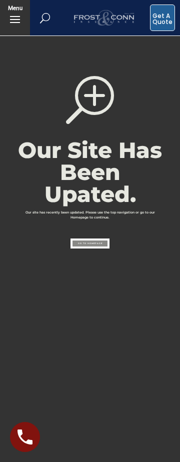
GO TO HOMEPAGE (90, 243)
